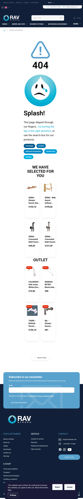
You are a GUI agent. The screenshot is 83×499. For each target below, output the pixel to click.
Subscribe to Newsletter (19, 402)
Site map (6, 456)
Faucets (41, 146)
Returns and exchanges (11, 476)
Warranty (34, 442)
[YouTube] (69, 449)
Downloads (35, 2)
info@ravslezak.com (70, 439)
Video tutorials (36, 449)
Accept (69, 487)
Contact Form (69, 457)
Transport (6, 472)
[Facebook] (60, 449)
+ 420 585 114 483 (69, 444)
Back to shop (42, 358)
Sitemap (28, 157)
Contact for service (37, 439)
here (9, 490)
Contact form (50, 151)
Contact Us (7, 453)
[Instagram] (64, 449)
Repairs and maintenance (39, 446)
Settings (13, 495)
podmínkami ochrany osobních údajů (41, 396)
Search (61, 18)
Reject (57, 487)
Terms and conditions (10, 469)
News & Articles (8, 2)
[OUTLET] (32, 273)
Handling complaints (10, 479)
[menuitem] (6, 24)
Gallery (26, 2)
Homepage (29, 146)
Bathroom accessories (33, 151)
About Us (19, 2)
